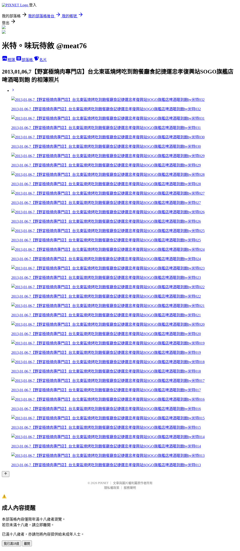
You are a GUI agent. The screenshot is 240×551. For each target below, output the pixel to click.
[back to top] (5, 474)
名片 (43, 60)
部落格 (28, 60)
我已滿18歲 (11, 543)
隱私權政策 (111, 487)
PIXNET (103, 483)
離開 (27, 543)
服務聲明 (130, 487)
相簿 (12, 60)
